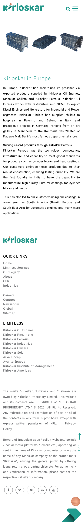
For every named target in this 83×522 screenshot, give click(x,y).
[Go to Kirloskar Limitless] (23, 7)
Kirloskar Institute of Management (28, 366)
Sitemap (9, 313)
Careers (9, 295)
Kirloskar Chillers (15, 348)
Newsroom (11, 304)
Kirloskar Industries (17, 343)
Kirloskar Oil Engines (18, 330)
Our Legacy (11, 272)
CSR (6, 281)
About (7, 276)
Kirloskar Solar (14, 352)
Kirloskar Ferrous (16, 339)
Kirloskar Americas (17, 370)
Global (8, 308)
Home (7, 263)
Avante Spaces (14, 361)
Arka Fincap (12, 357)
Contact (9, 299)
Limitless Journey (16, 267)
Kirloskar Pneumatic (18, 334)
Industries (10, 285)
